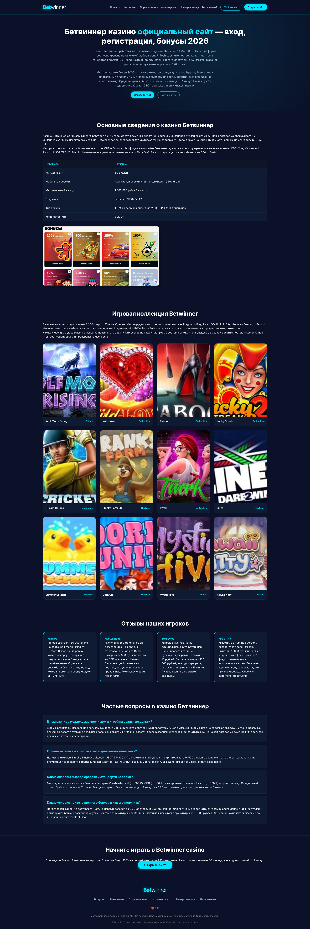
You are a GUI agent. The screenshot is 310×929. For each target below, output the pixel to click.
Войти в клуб (168, 95)
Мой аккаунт (231, 7)
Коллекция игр (169, 7)
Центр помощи (190, 7)
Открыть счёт (256, 7)
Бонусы (115, 7)
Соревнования (149, 7)
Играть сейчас (142, 94)
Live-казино (130, 7)
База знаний (209, 7)
